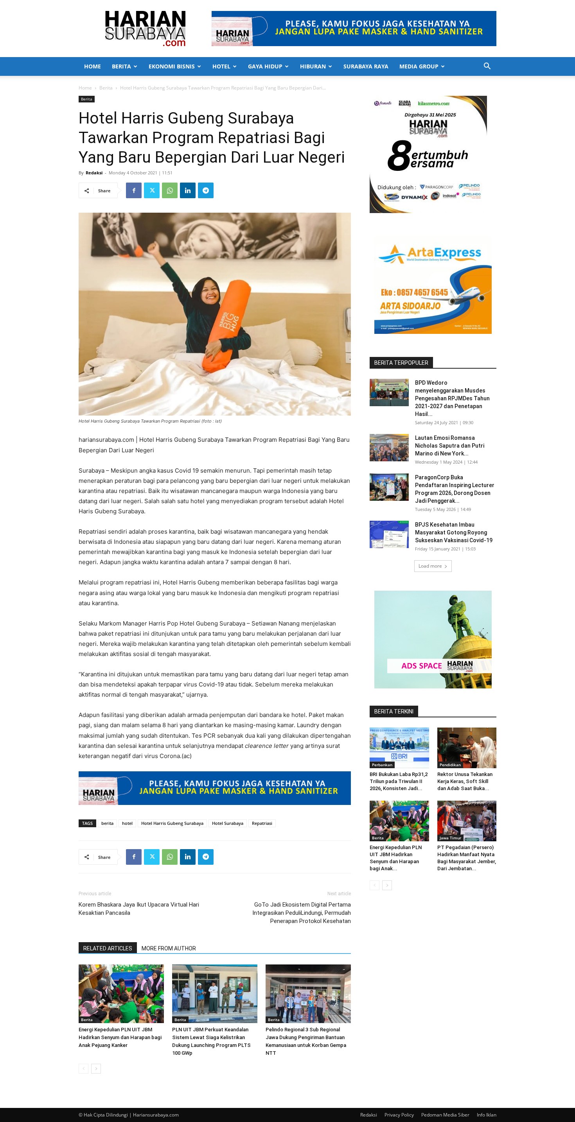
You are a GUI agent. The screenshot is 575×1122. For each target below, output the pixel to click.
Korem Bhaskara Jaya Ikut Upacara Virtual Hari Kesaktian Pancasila (139, 908)
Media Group (418, 66)
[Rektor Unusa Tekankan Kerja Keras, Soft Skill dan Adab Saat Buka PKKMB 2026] (467, 748)
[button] (487, 67)
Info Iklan (486, 1114)
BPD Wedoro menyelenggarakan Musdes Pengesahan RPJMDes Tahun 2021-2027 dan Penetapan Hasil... (452, 398)
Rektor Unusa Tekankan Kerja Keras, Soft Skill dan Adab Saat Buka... (464, 781)
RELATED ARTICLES (107, 948)
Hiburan (313, 66)
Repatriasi (262, 823)
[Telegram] (206, 190)
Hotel (221, 66)
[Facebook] (134, 190)
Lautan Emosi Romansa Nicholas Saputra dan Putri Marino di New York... (449, 446)
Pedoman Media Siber (445, 1114)
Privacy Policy (399, 1114)
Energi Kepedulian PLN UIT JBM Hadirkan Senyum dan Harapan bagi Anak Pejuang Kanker (120, 1037)
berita (107, 823)
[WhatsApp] (170, 190)
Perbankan (382, 764)
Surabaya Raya (365, 66)
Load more (430, 566)
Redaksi (94, 173)
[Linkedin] (188, 190)
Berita (121, 66)
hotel (127, 823)
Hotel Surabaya (227, 823)
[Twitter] (152, 190)
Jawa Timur (450, 838)
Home (92, 66)
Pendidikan (450, 764)
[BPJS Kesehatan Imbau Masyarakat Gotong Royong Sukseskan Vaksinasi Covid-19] (389, 534)
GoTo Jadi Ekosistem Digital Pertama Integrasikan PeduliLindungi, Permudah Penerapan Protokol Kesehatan (301, 913)
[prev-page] (83, 1069)
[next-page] (96, 1069)
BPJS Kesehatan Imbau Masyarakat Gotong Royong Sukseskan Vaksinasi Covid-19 (453, 532)
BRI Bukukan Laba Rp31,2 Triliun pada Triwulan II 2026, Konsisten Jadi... (399, 781)
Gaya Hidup (265, 66)
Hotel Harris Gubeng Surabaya (172, 823)
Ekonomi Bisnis (172, 66)
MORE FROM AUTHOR (169, 948)
